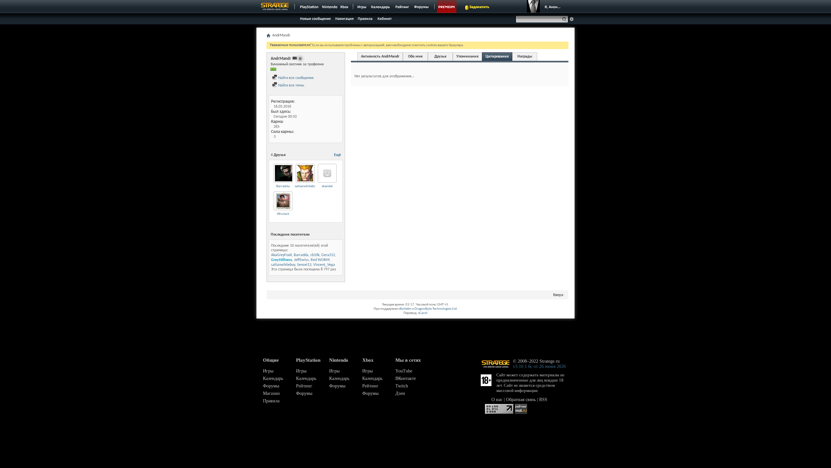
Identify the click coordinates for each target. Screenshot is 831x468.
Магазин (271, 393)
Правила (271, 400)
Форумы (271, 386)
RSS (543, 399)
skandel (327, 186)
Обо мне (415, 56)
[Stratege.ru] (275, 6)
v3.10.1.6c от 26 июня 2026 (539, 366)
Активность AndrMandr (380, 56)
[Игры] (361, 6)
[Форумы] (422, 6)
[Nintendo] (329, 6)
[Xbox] (345, 6)
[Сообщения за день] (314, 20)
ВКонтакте (405, 378)
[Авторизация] (545, 6)
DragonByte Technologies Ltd (436, 309)
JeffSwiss (301, 260)
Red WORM (320, 260)
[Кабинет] (384, 18)
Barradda (283, 186)
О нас (496, 399)
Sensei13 (304, 265)
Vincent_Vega (324, 265)
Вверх (558, 295)
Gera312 (328, 255)
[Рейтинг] (402, 6)
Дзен (400, 393)
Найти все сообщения (295, 78)
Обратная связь (521, 399)
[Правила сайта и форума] (365, 18)
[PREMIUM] (446, 6)
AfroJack (283, 214)
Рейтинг (304, 386)
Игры (268, 371)
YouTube (403, 371)
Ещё (337, 155)
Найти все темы (290, 85)
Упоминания (467, 56)
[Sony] (308, 6)
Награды (524, 56)
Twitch (401, 386)
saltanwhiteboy (306, 186)
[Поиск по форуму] (571, 19)
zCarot (423, 313)
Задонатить (479, 7)
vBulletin (404, 309)
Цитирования (497, 56)
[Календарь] (380, 6)
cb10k (314, 255)
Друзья (440, 56)
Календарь (273, 378)
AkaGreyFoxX (281, 255)
